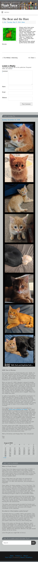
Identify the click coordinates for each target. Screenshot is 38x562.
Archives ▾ (18, 555)
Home (11, 555)
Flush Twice (8, 557)
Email (3, 92)
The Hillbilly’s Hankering (9, 57)
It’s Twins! (32, 57)
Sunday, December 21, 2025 (11, 120)
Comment (3, 71)
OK (32, 543)
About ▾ (25, 555)
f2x (5, 22)
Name (3, 86)
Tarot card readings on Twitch (18, 409)
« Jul (4, 457)
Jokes (23, 22)
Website (3, 97)
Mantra (22, 557)
